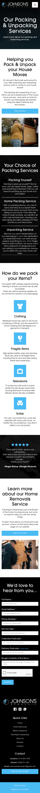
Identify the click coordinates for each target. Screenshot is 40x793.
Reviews (20, 742)
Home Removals (20, 727)
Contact (20, 746)
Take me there (20, 533)
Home (20, 723)
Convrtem (24, 789)
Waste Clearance (20, 731)
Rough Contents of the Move (16, 658)
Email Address (9, 609)
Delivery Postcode (15, 649)
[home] (15, 4)
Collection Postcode (12, 639)
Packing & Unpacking (20, 735)
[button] (35, 5)
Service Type (8, 629)
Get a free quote (20, 771)
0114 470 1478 (24, 759)
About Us (20, 738)
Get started (20, 111)
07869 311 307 (23, 762)
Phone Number (9, 619)
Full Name (7, 600)
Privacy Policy (20, 785)
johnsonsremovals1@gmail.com (23, 766)
